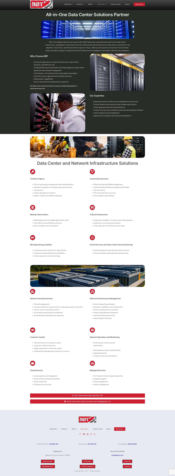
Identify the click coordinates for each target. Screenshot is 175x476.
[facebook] (80, 434)
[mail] (91, 434)
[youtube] (84, 434)
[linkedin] (87, 434)
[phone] (95, 434)
